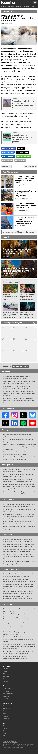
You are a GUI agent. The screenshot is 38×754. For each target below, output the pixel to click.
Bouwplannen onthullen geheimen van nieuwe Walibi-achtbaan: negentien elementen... (10, 315)
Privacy (5, 681)
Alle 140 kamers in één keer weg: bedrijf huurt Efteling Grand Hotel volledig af (19, 271)
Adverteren (6, 736)
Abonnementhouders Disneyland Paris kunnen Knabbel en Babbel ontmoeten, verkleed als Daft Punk (18, 401)
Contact (5, 731)
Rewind (5, 698)
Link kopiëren (20, 160)
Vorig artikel (6, 166)
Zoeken (5, 728)
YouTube (6, 691)
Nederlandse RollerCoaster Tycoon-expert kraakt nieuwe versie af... (10, 297)
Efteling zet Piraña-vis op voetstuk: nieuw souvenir (19, 614)
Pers (4, 733)
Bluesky (5, 713)
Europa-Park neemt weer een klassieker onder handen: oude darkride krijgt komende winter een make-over (19, 393)
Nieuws (3, 6)
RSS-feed (6, 696)
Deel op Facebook (8, 148)
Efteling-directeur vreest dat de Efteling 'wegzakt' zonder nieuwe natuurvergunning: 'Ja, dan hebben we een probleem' (19, 487)
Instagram (6, 708)
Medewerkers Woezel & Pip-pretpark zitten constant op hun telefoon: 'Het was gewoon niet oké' (18, 556)
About (33, 6)
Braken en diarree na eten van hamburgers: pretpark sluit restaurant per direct (17, 251)
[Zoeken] (35, 3)
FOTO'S (9, 185)
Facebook (6, 706)
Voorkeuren (26, 6)
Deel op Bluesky (8, 152)
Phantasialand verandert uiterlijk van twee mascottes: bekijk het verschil (26, 205)
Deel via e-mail (7, 160)
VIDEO (10, 212)
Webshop (18, 6)
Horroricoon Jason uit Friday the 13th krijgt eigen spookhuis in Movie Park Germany (26, 315)
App (4, 673)
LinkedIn (6, 718)
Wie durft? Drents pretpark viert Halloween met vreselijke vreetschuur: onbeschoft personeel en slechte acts (18, 586)
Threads (6, 716)
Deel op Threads (22, 152)
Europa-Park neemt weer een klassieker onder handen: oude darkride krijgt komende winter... (27, 297)
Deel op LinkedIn (8, 156)
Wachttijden (10, 6)
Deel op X (21, 148)
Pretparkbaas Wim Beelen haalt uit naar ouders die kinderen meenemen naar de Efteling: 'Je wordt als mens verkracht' (19, 447)
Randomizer (7, 676)
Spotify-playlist (8, 693)
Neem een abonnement (26, 232)
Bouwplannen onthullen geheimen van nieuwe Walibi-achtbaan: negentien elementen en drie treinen (18, 639)
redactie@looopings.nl (20, 366)
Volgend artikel (30, 166)
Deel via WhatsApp (23, 156)
